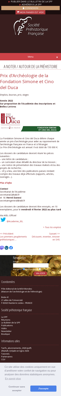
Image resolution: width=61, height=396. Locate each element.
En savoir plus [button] (13, 378)
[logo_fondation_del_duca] (30, 132)
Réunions (5, 319)
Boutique (5, 334)
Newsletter (6, 331)
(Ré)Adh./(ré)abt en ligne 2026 (15, 350)
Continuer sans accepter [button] (17, 388)
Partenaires (7, 356)
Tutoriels (5, 353)
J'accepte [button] (43, 388)
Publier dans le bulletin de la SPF (30, 1)
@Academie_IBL (15, 221)
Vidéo (4, 328)
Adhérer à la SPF (30, 4)
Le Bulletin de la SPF (10, 322)
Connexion (31, 8)
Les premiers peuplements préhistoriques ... (13, 236)
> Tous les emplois (52, 227)
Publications (7, 325)
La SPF (4, 317)
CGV (3, 359)
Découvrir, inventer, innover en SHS (46, 236)
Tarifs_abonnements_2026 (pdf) (16, 348)
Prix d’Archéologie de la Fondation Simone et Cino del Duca (27, 81)
